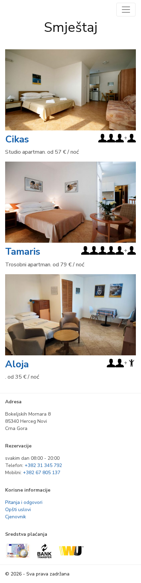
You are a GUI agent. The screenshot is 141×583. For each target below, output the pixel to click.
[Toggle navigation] (126, 9)
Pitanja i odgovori (23, 502)
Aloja (17, 364)
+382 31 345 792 (43, 465)
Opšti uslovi (18, 509)
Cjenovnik (15, 517)
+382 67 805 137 (41, 472)
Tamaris (22, 251)
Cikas (17, 139)
